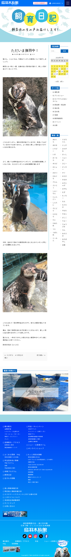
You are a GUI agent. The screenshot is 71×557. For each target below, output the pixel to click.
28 (65, 74)
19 (60, 71)
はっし (64, 154)
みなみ (64, 179)
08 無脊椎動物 (57, 118)
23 (52, 74)
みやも (64, 189)
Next (67, 393)
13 (62, 69)
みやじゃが (64, 184)
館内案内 (8, 426)
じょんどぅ (55, 198)
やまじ (64, 214)
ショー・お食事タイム (37, 445)
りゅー (64, 221)
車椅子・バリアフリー (11, 436)
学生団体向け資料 (10, 468)
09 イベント (57, 122)
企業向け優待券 (33, 441)
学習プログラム (9, 463)
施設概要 (30, 474)
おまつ (55, 173)
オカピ (55, 163)
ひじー (64, 163)
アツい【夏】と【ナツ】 (35, 391)
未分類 (16, 54)
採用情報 (30, 472)
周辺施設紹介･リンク (11, 447)
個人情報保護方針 (11, 488)
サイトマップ (10, 503)
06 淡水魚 (56, 111)
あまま (55, 145)
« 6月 (57, 81)
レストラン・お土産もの (12, 431)
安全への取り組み (33, 482)
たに (54, 220)
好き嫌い (40, 355)
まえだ (64, 176)
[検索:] (59, 51)
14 (65, 69)
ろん (63, 230)
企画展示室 (8, 429)
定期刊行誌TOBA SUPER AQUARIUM (36, 463)
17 (54, 71)
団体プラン (31, 434)
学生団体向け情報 (11, 460)
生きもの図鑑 (10, 478)
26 (60, 74)
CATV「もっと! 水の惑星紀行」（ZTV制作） (41, 459)
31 (54, 76)
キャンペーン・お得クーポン (36, 431)
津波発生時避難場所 (12, 500)
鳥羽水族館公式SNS (34, 457)
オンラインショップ (36, 448)
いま (54, 154)
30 (52, 76)
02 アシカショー (58, 95)
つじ (54, 229)
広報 (63, 245)
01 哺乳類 (56, 92)
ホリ (63, 173)
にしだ (64, 145)
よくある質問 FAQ (12, 454)
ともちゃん (64, 140)
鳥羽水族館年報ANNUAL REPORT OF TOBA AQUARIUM (40, 468)
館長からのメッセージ (34, 477)
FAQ (4, 544)
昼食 (6, 465)
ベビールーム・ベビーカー (13, 434)
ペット (7, 439)
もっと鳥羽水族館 (35, 454)
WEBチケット (32, 429)
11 (57, 69)
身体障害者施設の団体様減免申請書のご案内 (35, 438)
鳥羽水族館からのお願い (12, 457)
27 (62, 74)
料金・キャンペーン (36, 426)
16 (52, 71)
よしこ (64, 217)
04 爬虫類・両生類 (59, 105)
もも (63, 201)
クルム (55, 182)
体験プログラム (11, 471)
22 (67, 71)
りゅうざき (64, 225)
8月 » (62, 81)
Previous (1, 393)
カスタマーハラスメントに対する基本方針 (21, 494)
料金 (36, 541)
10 (54, 69)
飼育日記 (8, 475)
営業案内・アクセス (12, 442)
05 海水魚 (56, 108)
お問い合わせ (10, 506)
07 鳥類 (55, 115)
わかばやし (64, 240)
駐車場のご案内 (9, 445)
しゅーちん (55, 192)
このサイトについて (12, 497)
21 (65, 71)
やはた (64, 210)
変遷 (29, 479)
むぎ (63, 192)
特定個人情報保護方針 (13, 491)
